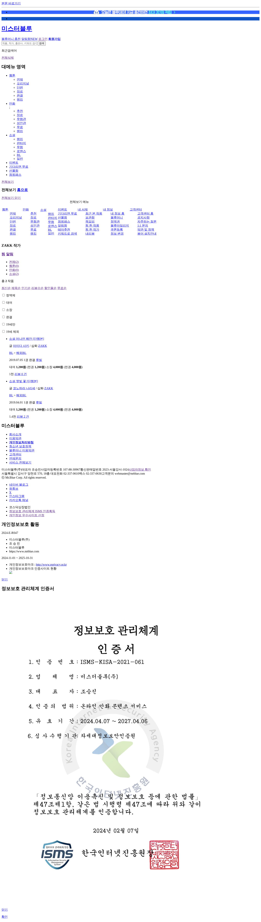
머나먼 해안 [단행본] (26, 338)
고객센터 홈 (145, 213)
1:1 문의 (142, 225)
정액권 (115, 221)
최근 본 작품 (93, 213)
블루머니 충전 (11, 39)
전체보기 (8, 181)
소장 (9, 309)
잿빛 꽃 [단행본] (23, 381)
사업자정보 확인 (140, 469)
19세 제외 (12, 331)
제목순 (16, 288)
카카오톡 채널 (18, 500)
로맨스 (21, 151)
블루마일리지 (120, 225)
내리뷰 (90, 233)
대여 (9, 302)
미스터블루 (17, 28)
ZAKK (42, 345)
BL (19, 155)
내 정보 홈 (117, 213)
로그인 (43, 39)
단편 (20, 87)
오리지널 (23, 83)
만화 (12, 103)
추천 (20, 111)
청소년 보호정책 (20, 446)
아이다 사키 (21, 345)
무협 (20, 147)
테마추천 (64, 229)
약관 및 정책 (145, 229)
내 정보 (108, 209)
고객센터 (136, 209)
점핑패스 (15, 174)
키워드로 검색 (67, 233)
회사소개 (15, 434)
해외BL (21, 352)
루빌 (39, 360)
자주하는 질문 (146, 221)
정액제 (10, 295)
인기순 (26, 288)
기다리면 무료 (18, 166)
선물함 (13, 170)
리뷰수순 (37, 288)
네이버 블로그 (18, 484)
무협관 (21, 119)
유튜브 (13, 488)
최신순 (6, 288)
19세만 (10, 324)
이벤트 (13, 162)
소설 (12, 135)
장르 (20, 91)
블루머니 (117, 217)
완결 (20, 95)
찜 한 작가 (92, 229)
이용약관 (15, 438)
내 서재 (83, 209)
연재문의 (15, 458)
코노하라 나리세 (24, 388)
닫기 (5, 579)
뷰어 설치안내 (146, 233)
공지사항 (143, 217)
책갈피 (90, 221)
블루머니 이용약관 (21, 450)
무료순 (61, 288)
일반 (20, 158)
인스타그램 (16, 496)
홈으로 (22, 190)
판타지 (21, 143)
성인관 (21, 123)
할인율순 (50, 288)
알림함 (29, 39)
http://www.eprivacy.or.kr (51, 564)
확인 (5, 916)
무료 (20, 127)
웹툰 (12, 75)
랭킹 (20, 99)
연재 (20, 79)
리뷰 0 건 (21, 374)
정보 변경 (117, 233)
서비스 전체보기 (20, 462)
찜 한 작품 (92, 225)
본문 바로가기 (11, 3)
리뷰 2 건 (23, 416)
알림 (9, 254)
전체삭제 (8, 57)
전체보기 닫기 (11, 197)
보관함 (90, 217)
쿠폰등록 (117, 229)
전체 (14, 261)
